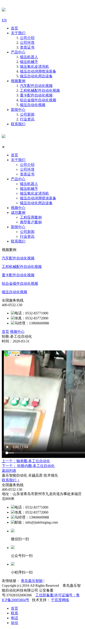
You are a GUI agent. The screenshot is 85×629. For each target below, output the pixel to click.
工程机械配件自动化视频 (40, 90)
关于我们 (18, 33)
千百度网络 (60, 600)
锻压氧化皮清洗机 (34, 66)
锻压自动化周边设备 (36, 76)
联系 (14, 613)
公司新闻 (27, 114)
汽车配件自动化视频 (36, 86)
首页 (14, 28)
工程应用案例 (31, 217)
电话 (14, 618)
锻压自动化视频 (32, 105)
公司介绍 (27, 38)
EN (4, 20)
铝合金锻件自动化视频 (38, 100)
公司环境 (27, 42)
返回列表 (9, 470)
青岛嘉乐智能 (32, 581)
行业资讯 (27, 119)
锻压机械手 (29, 62)
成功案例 (18, 212)
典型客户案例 (31, 222)
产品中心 (18, 52)
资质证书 (27, 47)
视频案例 (18, 81)
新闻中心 (18, 110)
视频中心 (18, 208)
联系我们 (18, 124)
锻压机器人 (29, 57)
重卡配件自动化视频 (36, 95)
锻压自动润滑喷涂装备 (38, 71)
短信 (14, 623)
